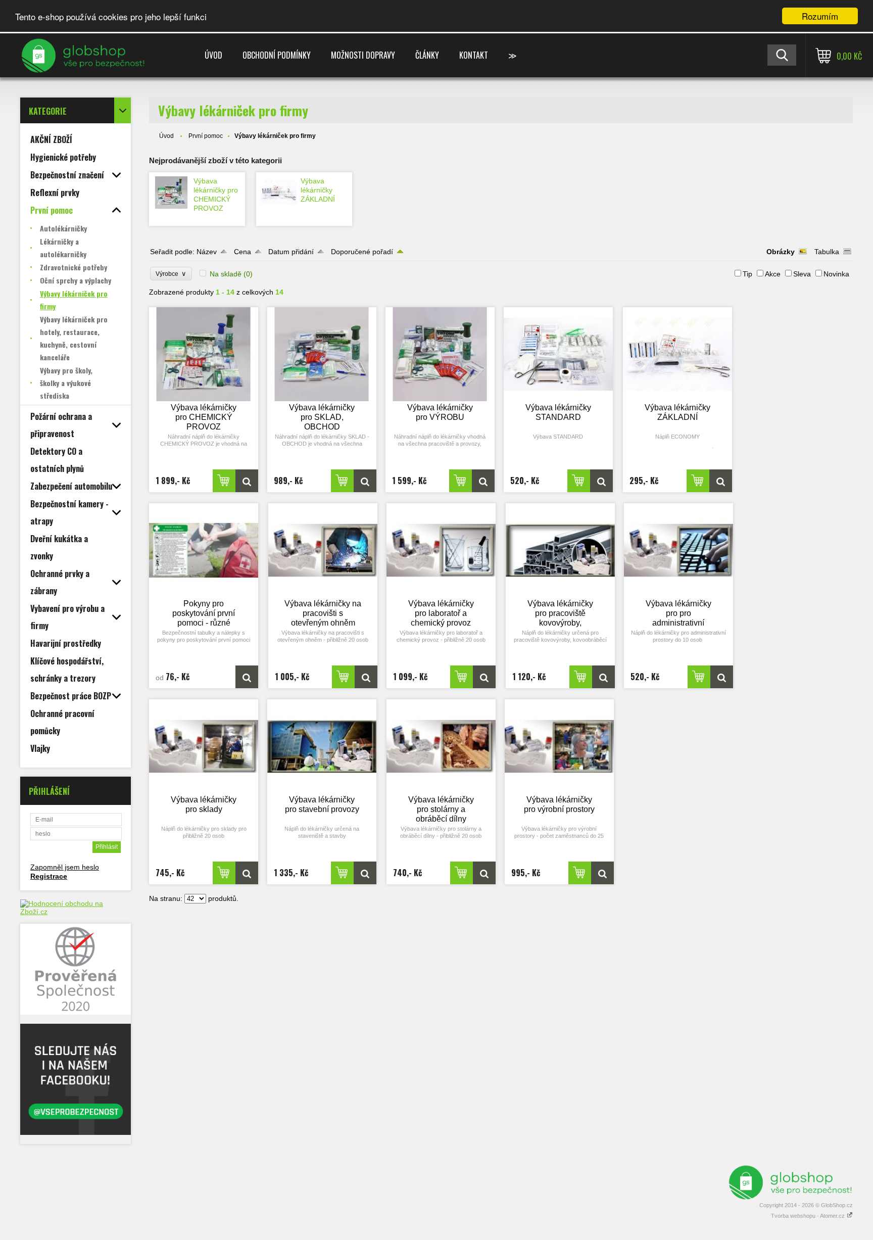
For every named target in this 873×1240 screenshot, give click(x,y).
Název (207, 252)
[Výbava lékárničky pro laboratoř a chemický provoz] (441, 550)
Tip (747, 274)
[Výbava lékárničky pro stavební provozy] (321, 746)
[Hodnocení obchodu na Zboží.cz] (75, 912)
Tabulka (826, 252)
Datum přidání (291, 252)
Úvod (213, 55)
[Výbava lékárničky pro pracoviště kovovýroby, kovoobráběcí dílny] (560, 550)
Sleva (802, 274)
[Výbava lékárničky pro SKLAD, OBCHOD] (321, 354)
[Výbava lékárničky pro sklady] (203, 746)
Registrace (48, 876)
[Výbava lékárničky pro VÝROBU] (440, 354)
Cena (242, 252)
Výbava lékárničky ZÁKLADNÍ (318, 190)
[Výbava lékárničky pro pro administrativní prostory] (678, 550)
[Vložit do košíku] (224, 480)
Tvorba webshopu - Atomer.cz (808, 1216)
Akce (773, 274)
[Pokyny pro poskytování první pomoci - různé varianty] (203, 550)
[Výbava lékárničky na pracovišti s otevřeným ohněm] (322, 550)
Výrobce (171, 273)
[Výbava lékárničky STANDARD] (558, 354)
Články (427, 55)
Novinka (836, 274)
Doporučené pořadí (362, 252)
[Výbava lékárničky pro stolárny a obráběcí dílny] (441, 746)
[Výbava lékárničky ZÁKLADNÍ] (278, 192)
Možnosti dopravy (363, 55)
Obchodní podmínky (277, 55)
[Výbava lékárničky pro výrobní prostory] (559, 746)
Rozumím (820, 16)
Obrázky (780, 252)
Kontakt (473, 55)
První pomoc (205, 135)
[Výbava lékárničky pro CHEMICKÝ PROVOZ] (171, 192)
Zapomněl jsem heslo (64, 867)
